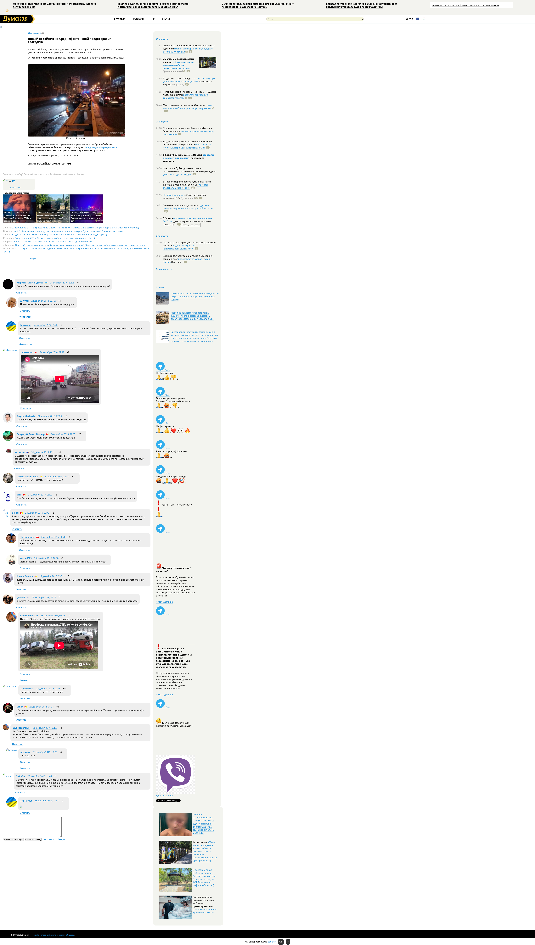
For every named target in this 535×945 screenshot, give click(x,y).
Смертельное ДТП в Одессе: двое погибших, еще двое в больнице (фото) (55, 238)
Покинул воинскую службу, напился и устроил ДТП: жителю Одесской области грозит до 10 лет (86, 216)
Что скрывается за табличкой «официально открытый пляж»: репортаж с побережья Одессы (195, 296)
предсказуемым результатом (101, 147)
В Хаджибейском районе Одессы (182, 154)
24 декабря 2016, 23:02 (40, 494)
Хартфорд (25, 325)
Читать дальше (164, 601)
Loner (19, 706)
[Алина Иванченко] (8, 482)
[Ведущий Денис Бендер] (8, 440)
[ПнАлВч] (7, 776)
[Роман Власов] (8, 582)
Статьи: (160, 287)
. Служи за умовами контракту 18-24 (184, 196)
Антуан (24, 300)
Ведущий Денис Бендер (31, 434)
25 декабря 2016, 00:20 (53, 537)
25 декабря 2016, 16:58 (46, 558)
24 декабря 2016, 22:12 (43, 300)
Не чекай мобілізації (174, 195)
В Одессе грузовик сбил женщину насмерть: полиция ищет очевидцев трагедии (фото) (59, 234)
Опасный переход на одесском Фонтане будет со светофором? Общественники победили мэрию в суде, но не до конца (80, 245)
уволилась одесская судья (177, 174)
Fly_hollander (27, 537)
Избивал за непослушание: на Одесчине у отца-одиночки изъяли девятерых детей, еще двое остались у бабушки (204, 823)
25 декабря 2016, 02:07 (44, 597)
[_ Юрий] (8, 603)
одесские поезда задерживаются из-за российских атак (188, 207)
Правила (49, 839)
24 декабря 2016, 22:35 (63, 434)
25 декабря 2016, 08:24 (41, 706)
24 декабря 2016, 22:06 (62, 282)
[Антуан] (11, 306)
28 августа (162, 121)
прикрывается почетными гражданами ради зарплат (187, 146)
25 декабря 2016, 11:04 (40, 776)
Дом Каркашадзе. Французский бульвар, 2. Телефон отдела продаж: (465, 5)
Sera (19, 494)
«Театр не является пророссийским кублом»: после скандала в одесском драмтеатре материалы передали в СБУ (192, 315)
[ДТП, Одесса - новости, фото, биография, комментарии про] (5, 180)
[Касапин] (8, 452)
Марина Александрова (30, 282)
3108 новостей (15, 188)
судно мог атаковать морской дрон (185, 186)
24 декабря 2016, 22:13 (46, 325)
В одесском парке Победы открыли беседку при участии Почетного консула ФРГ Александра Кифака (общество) (204, 877)
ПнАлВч (20, 776)
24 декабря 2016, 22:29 (49, 416)
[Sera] (8, 500)
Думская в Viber (164, 795)
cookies (272, 941)
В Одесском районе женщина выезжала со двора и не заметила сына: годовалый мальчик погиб (51, 216)
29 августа (162, 39)
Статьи (119, 19)
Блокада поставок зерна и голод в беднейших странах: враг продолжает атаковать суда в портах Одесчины (361, 5)
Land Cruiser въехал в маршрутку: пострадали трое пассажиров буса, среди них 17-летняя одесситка (68, 231)
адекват (25, 752)
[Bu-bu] (5, 515)
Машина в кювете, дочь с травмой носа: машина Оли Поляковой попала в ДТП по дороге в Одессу (17, 216)
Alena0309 (26, 558)
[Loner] (8, 712)
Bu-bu (15, 512)
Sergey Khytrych (26, 416)
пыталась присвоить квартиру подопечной (188, 133)
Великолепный (29, 615)
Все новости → (164, 269)
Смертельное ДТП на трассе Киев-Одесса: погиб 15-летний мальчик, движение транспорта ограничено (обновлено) (75, 227)
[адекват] (11, 750)
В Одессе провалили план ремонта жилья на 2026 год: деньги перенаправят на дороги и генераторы (258, 5)
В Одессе (168, 218)
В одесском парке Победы (177, 78)
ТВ (153, 19)
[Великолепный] (11, 621)
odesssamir (27, 352)
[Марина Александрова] (8, 288)
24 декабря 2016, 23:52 (51, 576)
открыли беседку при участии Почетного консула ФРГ (189, 80)
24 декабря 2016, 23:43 (37, 512)
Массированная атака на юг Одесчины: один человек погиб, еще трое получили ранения (54, 5)
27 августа (162, 236)
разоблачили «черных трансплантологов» (185, 96)
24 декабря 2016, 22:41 (43, 452)
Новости (138, 19)
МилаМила (27, 688)
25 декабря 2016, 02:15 (48, 688)
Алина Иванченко (27, 476)
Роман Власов (24, 576)
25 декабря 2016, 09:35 (45, 727)
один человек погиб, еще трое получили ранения (187, 107)
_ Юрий (21, 597)
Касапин (20, 452)
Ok (280, 941)
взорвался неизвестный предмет (188, 156)
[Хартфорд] (11, 330)
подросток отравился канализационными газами (179, 247)
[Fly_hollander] (11, 542)
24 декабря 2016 (34, 33)
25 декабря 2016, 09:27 (53, 615)
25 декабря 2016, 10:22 (45, 752)
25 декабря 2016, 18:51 (47, 800)
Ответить (21, 292)
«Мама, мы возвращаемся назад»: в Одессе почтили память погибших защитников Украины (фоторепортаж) (205, 851)
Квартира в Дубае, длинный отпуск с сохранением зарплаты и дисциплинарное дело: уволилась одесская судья (153, 5)
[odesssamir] (10, 350)
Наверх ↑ (32, 258)
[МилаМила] (10, 686)
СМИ (166, 19)
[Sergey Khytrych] (8, 422)
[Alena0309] (11, 564)
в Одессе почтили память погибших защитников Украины (178, 65)
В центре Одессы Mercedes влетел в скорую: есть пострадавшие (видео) (53, 241)
